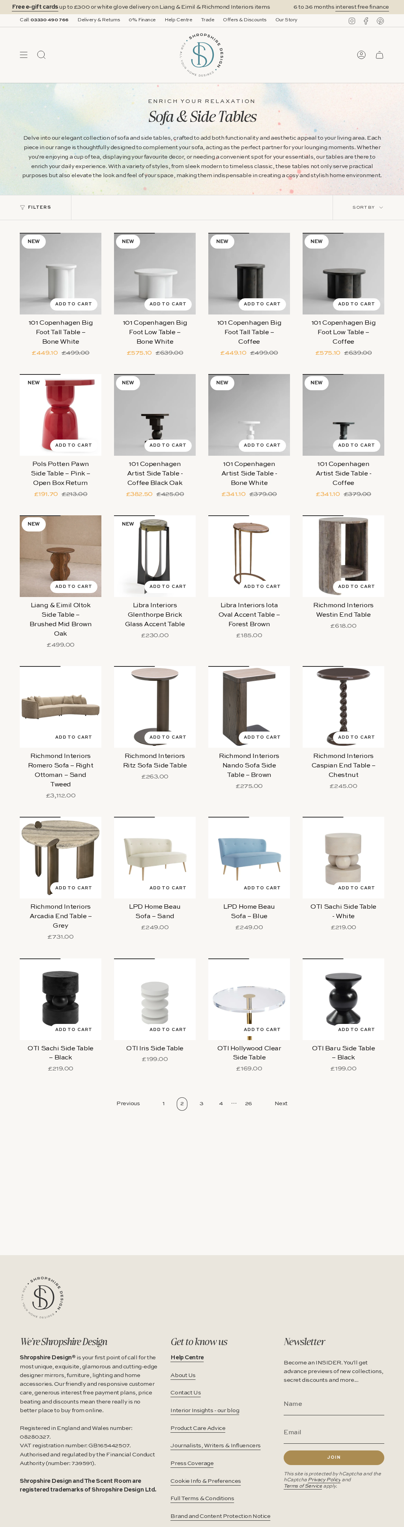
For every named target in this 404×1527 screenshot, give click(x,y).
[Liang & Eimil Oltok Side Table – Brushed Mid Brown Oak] (60, 556)
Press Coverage (191, 1463)
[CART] (379, 55)
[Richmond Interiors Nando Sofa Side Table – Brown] (249, 707)
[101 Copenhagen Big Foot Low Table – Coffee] (343, 273)
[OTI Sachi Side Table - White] (343, 857)
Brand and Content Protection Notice (220, 1516)
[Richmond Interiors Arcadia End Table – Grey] (60, 857)
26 (248, 1103)
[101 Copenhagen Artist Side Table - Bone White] (249, 415)
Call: (44, 20)
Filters (39, 208)
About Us (183, 1375)
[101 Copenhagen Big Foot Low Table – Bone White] (155, 273)
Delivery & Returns (98, 20)
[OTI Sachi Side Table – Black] (60, 999)
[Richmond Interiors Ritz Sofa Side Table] (155, 707)
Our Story (286, 20)
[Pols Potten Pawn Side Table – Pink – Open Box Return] (60, 415)
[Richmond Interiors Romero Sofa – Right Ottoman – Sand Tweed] (60, 707)
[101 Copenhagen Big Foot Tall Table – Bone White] (60, 273)
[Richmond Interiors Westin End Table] (343, 556)
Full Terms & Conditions (202, 1498)
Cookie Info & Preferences (205, 1481)
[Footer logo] (42, 1297)
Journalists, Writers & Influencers (215, 1445)
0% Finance (142, 20)
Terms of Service (303, 1486)
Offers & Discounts (244, 20)
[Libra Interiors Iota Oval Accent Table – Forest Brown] (249, 556)
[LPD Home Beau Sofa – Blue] (249, 857)
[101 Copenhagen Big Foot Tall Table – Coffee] (249, 273)
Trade (207, 20)
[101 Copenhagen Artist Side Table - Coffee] (343, 415)
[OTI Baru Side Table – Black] (343, 999)
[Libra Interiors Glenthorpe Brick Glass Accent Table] (155, 556)
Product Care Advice (197, 1428)
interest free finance (344, 7)
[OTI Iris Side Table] (155, 999)
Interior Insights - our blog (204, 1410)
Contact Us (185, 1393)
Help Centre (178, 20)
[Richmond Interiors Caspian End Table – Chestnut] (343, 707)
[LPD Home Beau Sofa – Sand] (155, 857)
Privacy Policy (324, 1479)
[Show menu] (24, 55)
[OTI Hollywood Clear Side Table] (249, 999)
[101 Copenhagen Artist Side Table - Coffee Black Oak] (155, 415)
